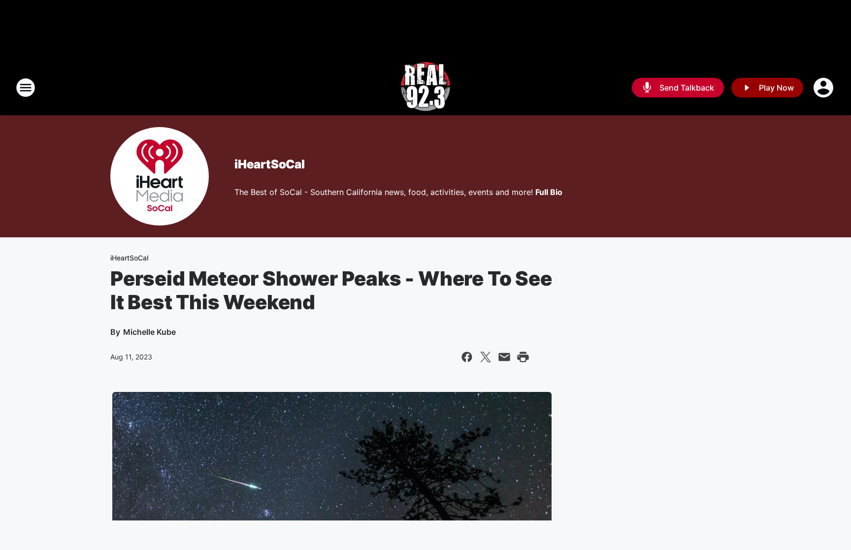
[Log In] (824, 87)
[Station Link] (425, 87)
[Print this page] (523, 357)
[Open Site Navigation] (25, 87)
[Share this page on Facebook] (467, 357)
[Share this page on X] (485, 357)
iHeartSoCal (269, 164)
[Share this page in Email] (504, 357)
